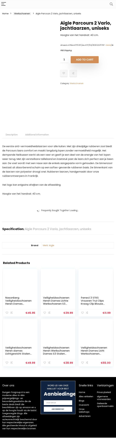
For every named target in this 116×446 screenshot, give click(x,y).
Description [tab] (12, 134)
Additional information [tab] (37, 134)
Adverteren (85, 416)
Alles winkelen (86, 396)
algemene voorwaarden (104, 398)
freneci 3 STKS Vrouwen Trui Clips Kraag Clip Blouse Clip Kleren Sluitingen (94, 302)
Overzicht (84, 404)
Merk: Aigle (48, 245)
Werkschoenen (22, 13)
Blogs (81, 400)
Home (5, 13)
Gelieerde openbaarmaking (106, 405)
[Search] (111, 4)
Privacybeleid (104, 392)
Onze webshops (84, 410)
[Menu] (3, 4)
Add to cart (84, 59)
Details (108, 45)
